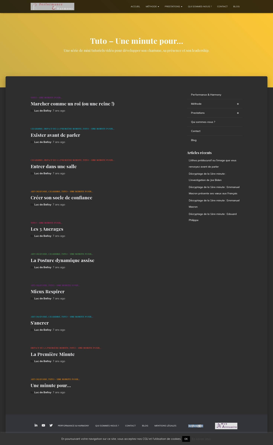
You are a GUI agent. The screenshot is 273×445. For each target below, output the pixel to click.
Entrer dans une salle (54, 166)
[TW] (51, 425)
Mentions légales (165, 425)
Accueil (135, 6)
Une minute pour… (51, 385)
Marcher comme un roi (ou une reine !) (72, 103)
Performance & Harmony (206, 94)
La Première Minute (53, 354)
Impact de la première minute (63, 128)
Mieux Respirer (48, 291)
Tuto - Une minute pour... (46, 97)
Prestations (173, 6)
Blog (236, 6)
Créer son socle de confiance (61, 197)
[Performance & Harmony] (52, 6)
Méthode (151, 6)
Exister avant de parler (55, 135)
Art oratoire (39, 191)
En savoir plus (201, 439)
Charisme (37, 128)
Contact (222, 6)
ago (59, 110)
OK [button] (186, 438)
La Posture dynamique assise (62, 260)
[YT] (43, 425)
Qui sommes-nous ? (200, 6)
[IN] (36, 425)
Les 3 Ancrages (47, 229)
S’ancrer (40, 323)
